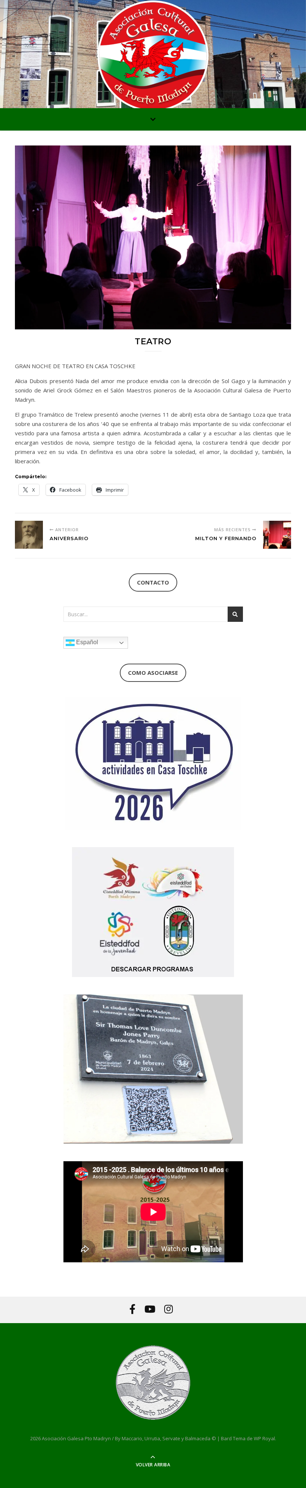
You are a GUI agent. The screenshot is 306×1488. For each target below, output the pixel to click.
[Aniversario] (29, 535)
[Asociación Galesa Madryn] (153, 56)
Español (86, 642)
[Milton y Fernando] (277, 535)
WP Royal (264, 1438)
